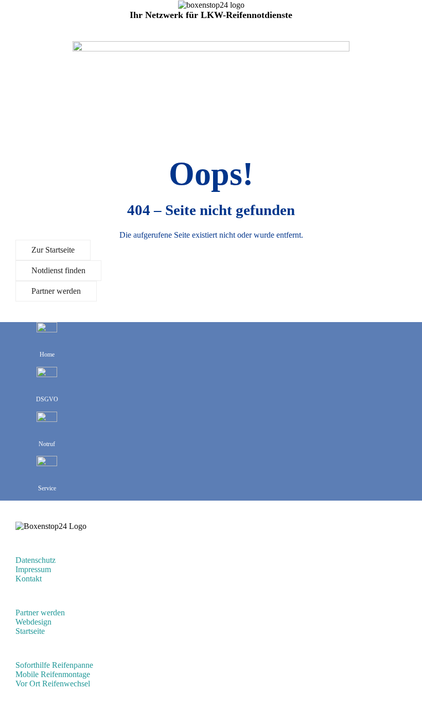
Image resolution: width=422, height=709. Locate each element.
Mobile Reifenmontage (52, 674)
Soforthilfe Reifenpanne (54, 665)
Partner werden (56, 291)
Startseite (30, 631)
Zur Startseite (53, 249)
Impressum (33, 569)
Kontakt (28, 578)
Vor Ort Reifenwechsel (52, 683)
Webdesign (33, 621)
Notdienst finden (58, 270)
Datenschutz (35, 560)
